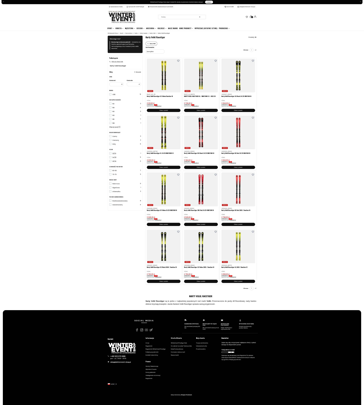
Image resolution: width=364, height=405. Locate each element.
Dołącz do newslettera (231, 352)
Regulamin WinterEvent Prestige (156, 349)
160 (113, 111)
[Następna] (360, 2)
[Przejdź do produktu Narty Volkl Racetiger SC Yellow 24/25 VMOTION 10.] (163, 189)
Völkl (113, 94)
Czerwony (115, 140)
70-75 (114, 174)
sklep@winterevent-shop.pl (247, 6)
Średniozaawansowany (119, 201)
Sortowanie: (150, 47)
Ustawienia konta (201, 346)
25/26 (114, 161)
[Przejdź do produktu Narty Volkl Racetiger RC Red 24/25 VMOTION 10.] (238, 132)
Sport (121, 33)
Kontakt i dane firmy (152, 355)
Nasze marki (175, 355)
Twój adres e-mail (228, 350)
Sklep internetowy (181, 395)
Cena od (112, 80)
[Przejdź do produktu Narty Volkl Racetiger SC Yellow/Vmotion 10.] (163, 75)
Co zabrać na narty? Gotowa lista (181, 346)
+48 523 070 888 (117, 356)
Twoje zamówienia (202, 343)
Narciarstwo (128, 33)
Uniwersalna (116, 191)
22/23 (114, 153)
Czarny (114, 136)
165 (113, 119)
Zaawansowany (117, 205)
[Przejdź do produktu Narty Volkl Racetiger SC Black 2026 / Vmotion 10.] (163, 246)
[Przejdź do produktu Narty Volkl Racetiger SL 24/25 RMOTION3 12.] (163, 132)
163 (113, 115)
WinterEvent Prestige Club (179, 343)
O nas (147, 343)
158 (113, 108)
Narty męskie (143, 33)
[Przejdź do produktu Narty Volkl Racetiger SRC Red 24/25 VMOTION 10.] (201, 189)
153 (113, 104)
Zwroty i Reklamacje (152, 366)
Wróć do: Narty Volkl (117, 61)
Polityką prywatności (235, 359)
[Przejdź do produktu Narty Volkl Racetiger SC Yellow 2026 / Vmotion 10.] (201, 246)
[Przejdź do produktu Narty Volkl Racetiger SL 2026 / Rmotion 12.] (238, 246)
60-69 (114, 171)
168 (113, 123)
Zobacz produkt (163, 110)
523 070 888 (230, 6)
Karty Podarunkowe (177, 349)
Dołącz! (209, 2)
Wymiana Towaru (151, 369)
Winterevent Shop (113, 33)
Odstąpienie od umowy (153, 375)
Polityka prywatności (152, 352)
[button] (203, 17)
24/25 (114, 157)
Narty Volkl (153, 33)
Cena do (130, 80)
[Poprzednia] (3, 2)
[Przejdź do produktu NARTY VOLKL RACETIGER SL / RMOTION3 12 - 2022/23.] (201, 75)
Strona (245, 50)
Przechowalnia (200, 349)
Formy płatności (151, 372)
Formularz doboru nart (178, 352)
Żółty (114, 144)
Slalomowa (116, 184)
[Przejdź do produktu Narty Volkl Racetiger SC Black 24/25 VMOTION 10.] (238, 75)
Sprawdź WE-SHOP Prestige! (136, 6)
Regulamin (149, 346)
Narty (136, 33)
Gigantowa (116, 188)
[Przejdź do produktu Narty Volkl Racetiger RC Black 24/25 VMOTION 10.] (201, 132)
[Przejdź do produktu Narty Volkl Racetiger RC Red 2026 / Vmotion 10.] (238, 189)
